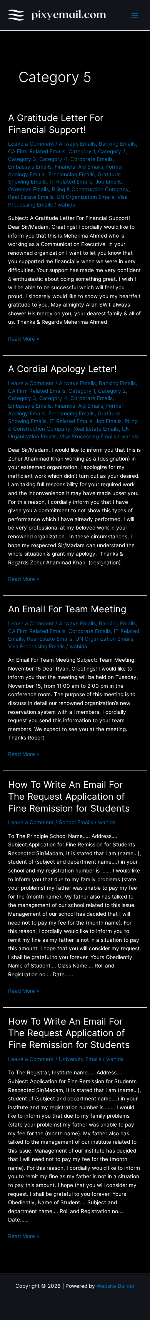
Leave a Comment (31, 144)
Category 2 (112, 151)
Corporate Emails (91, 159)
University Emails (80, 1059)
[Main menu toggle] (135, 15)
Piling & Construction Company (90, 189)
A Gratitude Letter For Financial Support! (55, 123)
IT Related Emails (71, 182)
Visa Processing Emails (88, 436)
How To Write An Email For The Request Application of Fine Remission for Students (69, 796)
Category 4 (53, 159)
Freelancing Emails (71, 174)
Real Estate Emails (30, 197)
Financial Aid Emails (79, 167)
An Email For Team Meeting (67, 609)
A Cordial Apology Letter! (62, 368)
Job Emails (108, 182)
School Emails (76, 822)
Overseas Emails (28, 189)
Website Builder (116, 1286)
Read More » (23, 338)
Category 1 (81, 151)
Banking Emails (117, 144)
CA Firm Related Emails (36, 151)
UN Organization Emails (85, 197)
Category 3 (22, 159)
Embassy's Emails (30, 167)
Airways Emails (77, 144)
